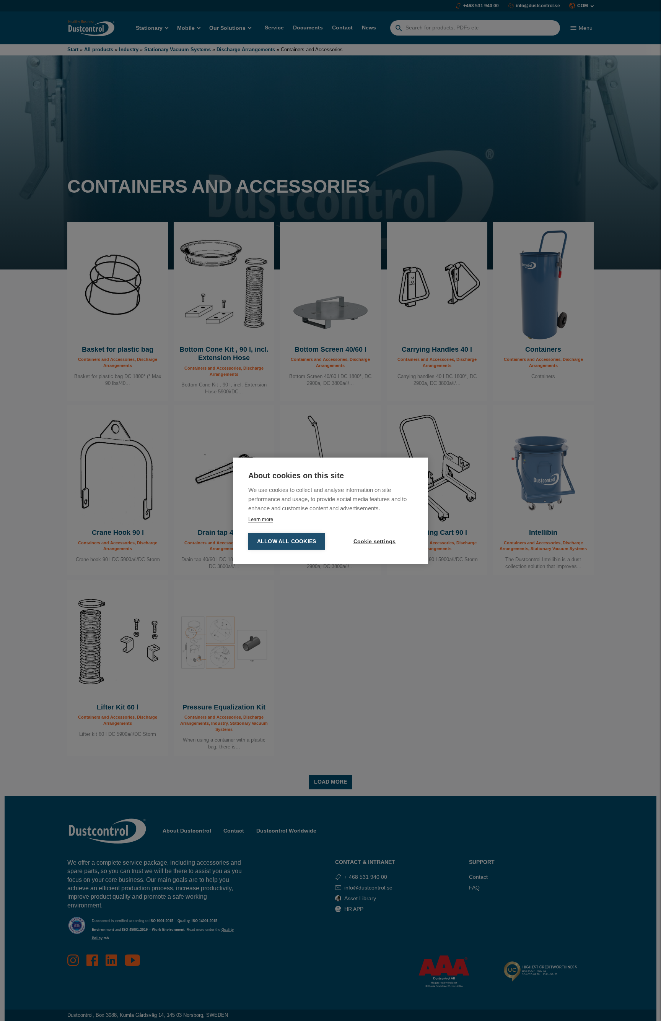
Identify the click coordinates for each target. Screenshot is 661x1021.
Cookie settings (374, 541)
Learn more (260, 519)
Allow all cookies (286, 541)
